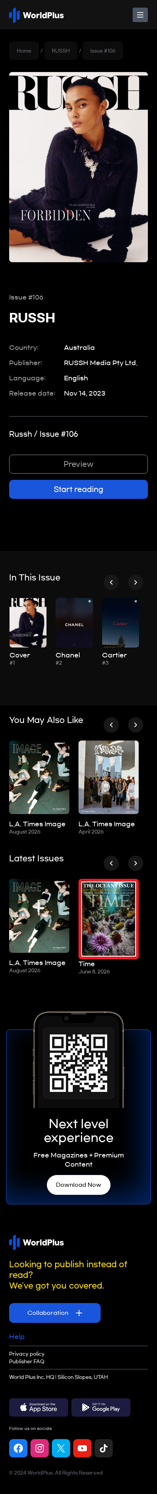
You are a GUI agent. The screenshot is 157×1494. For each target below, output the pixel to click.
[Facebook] (18, 1448)
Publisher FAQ (26, 1361)
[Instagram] (39, 1448)
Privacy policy (27, 1353)
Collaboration (48, 1313)
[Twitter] (61, 1448)
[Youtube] (82, 1448)
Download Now (78, 1185)
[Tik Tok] (104, 1448)
